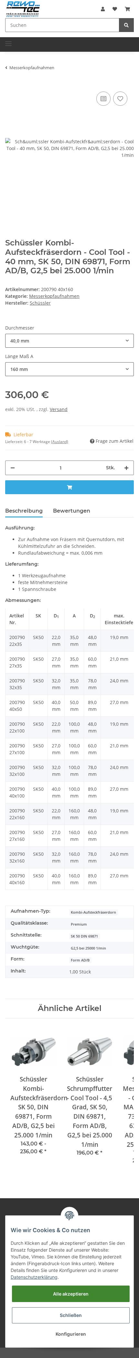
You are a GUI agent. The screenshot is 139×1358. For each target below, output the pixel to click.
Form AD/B (80, 960)
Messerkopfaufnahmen (54, 296)
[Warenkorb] (127, 9)
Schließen (71, 1315)
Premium (79, 924)
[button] (103, 9)
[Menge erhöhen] (126, 468)
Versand (59, 409)
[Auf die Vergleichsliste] (103, 99)
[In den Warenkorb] (69, 487)
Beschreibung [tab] (24, 511)
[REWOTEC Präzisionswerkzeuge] (23, 8)
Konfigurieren (71, 1334)
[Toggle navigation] (8, 41)
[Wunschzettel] (115, 9)
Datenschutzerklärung (34, 1277)
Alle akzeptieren (71, 1294)
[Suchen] (126, 25)
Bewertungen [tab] (71, 511)
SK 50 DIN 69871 (84, 936)
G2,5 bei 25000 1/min (88, 948)
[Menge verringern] (12, 468)
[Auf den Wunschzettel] (120, 99)
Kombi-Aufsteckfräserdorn (93, 912)
